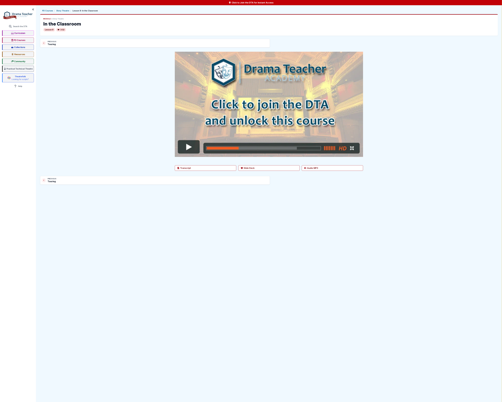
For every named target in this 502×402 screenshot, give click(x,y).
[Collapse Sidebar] (33, 9)
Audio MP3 (312, 168)
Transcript (185, 168)
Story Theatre (62, 11)
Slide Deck (249, 168)
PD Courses (47, 11)
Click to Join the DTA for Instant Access (252, 2)
